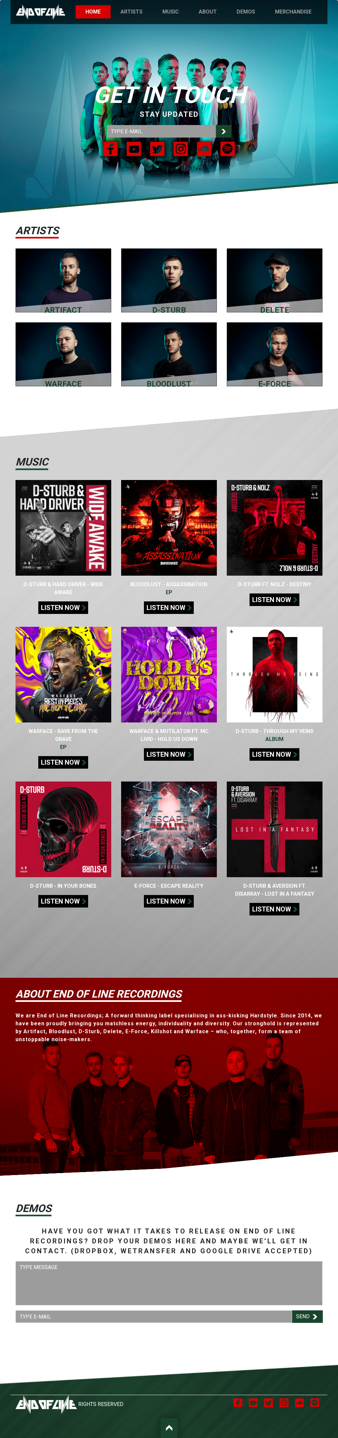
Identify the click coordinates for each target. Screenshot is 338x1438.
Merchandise (293, 12)
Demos (246, 12)
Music (170, 12)
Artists (131, 12)
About (208, 12)
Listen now (60, 608)
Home (98, 12)
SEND (303, 1316)
